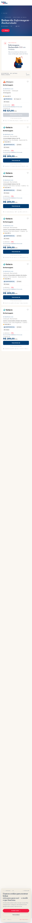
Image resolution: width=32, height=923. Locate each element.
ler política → (24, 919)
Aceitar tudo (16, 910)
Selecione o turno (16, 115)
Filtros (6, 30)
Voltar (5, 13)
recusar (26, 890)
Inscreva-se (16, 160)
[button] (16, 101)
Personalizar (16, 914)
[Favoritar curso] (27, 81)
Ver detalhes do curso (8, 88)
